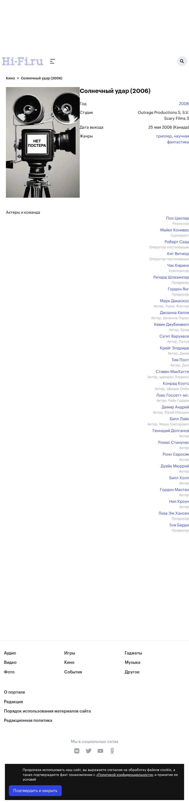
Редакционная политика (28, 720)
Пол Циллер (177, 218)
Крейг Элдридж (174, 348)
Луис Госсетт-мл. (172, 395)
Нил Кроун (179, 502)
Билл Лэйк (179, 419)
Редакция (13, 702)
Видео (10, 662)
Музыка (132, 662)
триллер (164, 136)
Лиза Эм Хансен (173, 513)
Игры (69, 653)
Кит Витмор (178, 254)
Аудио (10, 653)
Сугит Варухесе (174, 336)
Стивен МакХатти (172, 372)
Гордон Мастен (174, 490)
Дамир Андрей (175, 407)
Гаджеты (133, 653)
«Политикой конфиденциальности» (125, 775)
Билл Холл (179, 478)
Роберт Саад (177, 242)
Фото (9, 672)
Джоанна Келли (174, 313)
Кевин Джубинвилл (171, 325)
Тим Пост (180, 360)
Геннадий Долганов (171, 431)
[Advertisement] (97, 576)
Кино (10, 78)
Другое (132, 672)
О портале (14, 692)
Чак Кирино (178, 265)
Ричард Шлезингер (171, 277)
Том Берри (179, 525)
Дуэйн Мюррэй (175, 466)
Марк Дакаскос (174, 301)
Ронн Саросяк (176, 454)
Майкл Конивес (174, 230)
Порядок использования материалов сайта (47, 711)
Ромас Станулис (173, 443)
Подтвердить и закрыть (35, 791)
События (73, 672)
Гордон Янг (178, 289)
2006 (184, 104)
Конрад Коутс (176, 384)
